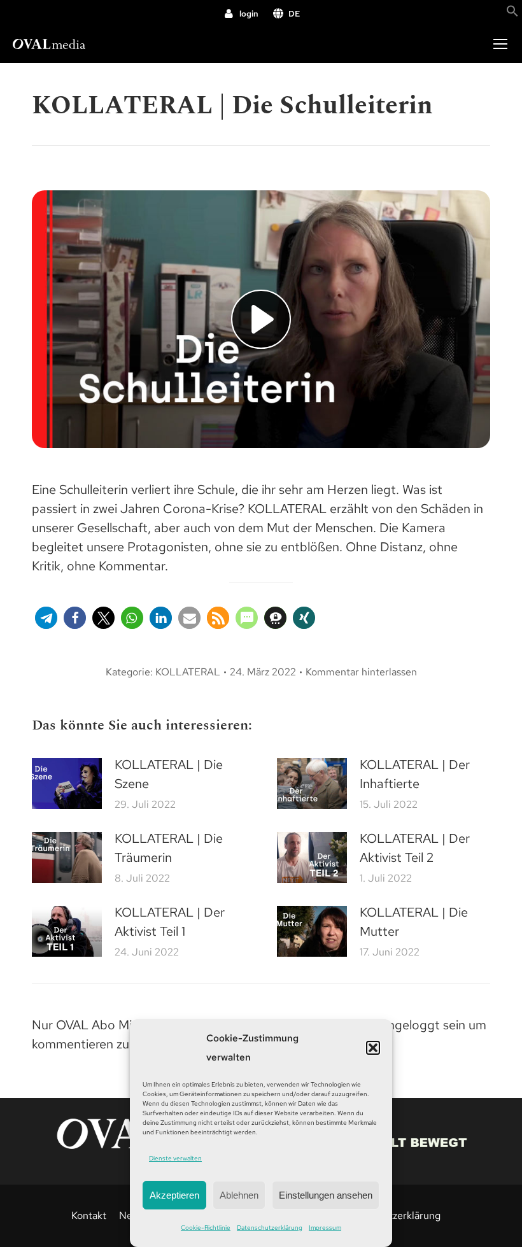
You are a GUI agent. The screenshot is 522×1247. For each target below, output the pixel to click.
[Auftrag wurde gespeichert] (67, 783)
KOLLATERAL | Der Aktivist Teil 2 (415, 848)
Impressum (325, 1227)
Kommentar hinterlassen (361, 672)
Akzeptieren (174, 1195)
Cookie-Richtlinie (205, 1227)
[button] (373, 1047)
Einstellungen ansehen (325, 1195)
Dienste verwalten (175, 1158)
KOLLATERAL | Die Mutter (414, 922)
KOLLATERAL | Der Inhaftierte (415, 774)
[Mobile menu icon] (500, 44)
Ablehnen (239, 1195)
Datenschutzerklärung (269, 1227)
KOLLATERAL (187, 672)
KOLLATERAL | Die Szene (169, 774)
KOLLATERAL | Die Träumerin (169, 848)
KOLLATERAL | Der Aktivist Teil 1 (170, 922)
